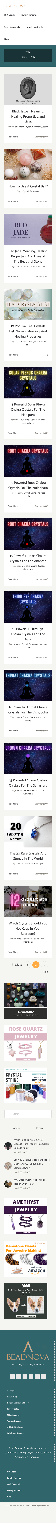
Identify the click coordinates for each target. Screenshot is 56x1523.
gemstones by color (36, 343)
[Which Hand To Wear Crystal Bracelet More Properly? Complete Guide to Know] (8, 1144)
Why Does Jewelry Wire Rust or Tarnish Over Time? (29, 1182)
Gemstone (36, 127)
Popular (16, 1128)
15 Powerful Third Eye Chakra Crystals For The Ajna (28, 634)
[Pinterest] (25, 1376)
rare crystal (39, 863)
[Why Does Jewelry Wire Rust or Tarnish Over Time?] (8, 1182)
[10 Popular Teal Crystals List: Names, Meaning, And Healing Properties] (28, 304)
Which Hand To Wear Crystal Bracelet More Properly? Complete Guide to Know (31, 1144)
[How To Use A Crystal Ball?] (28, 164)
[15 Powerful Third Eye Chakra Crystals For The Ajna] (28, 607)
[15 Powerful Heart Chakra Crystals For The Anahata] (28, 534)
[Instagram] (18, 1376)
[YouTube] (37, 1376)
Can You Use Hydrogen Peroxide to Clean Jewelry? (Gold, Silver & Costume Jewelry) (32, 1164)
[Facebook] (12, 1376)
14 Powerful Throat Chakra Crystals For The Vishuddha (28, 710)
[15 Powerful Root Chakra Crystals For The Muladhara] (28, 461)
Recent (40, 1128)
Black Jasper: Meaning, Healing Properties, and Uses (28, 117)
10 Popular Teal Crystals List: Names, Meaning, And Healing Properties (28, 331)
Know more (35, 1457)
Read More (13, 137)
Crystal (28, 127)
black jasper (18, 127)
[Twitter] (31, 1376)
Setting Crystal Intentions (34, 940)
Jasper (45, 127)
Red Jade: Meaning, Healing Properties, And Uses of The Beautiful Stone (28, 256)
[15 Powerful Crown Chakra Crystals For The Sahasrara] (28, 758)
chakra (19, 420)
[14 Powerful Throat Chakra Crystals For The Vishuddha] (28, 685)
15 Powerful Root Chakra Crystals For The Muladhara (28, 485)
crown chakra (30, 790)
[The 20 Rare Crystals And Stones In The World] (28, 831)
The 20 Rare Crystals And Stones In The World (28, 856)
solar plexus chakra (33, 421)
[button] (13, 39)
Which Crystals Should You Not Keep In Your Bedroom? (28, 929)
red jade (42, 266)
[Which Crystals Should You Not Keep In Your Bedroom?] (28, 901)
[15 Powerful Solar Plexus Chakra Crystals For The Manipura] (28, 382)
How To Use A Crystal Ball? (28, 186)
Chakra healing (30, 566)
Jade (35, 266)
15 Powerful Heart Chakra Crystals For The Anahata (28, 558)
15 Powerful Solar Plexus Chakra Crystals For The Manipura (28, 410)
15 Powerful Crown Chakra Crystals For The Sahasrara (28, 783)
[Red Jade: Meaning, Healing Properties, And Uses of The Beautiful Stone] (28, 229)
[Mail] (43, 1376)
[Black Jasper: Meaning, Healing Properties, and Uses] (28, 89)
